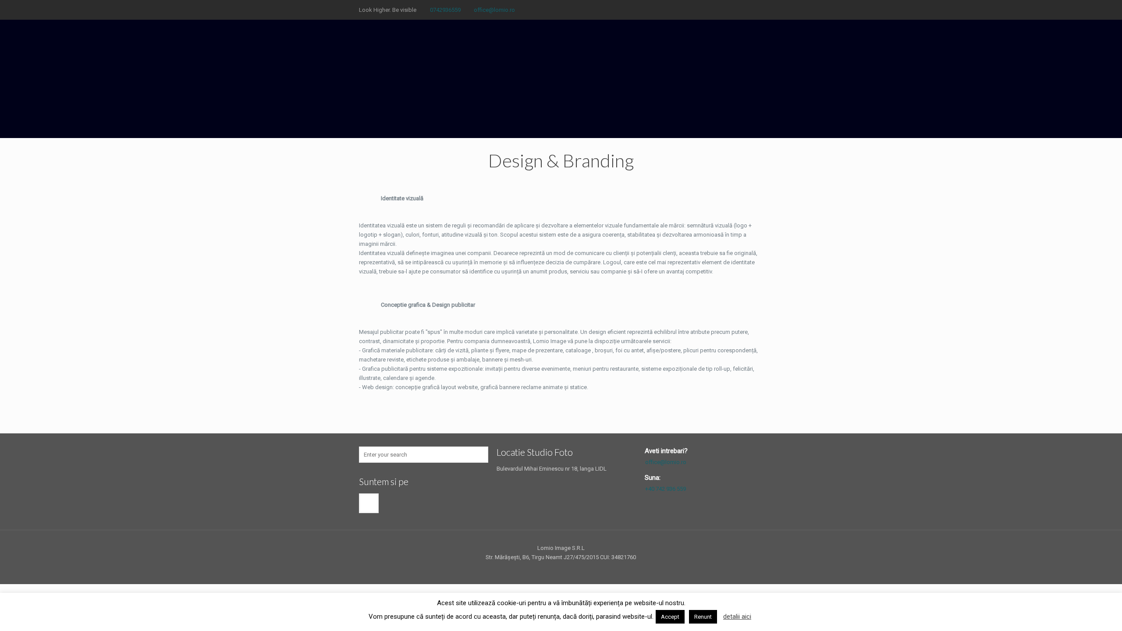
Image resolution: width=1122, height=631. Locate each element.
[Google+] (687, 10)
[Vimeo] (711, 10)
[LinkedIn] (746, 10)
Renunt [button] (703, 616)
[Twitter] (699, 10)
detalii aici (737, 616)
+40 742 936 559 (665, 489)
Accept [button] (670, 616)
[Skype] (663, 10)
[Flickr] (734, 10)
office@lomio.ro (494, 10)
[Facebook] (675, 10)
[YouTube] (723, 10)
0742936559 (445, 10)
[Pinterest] (758, 10)
